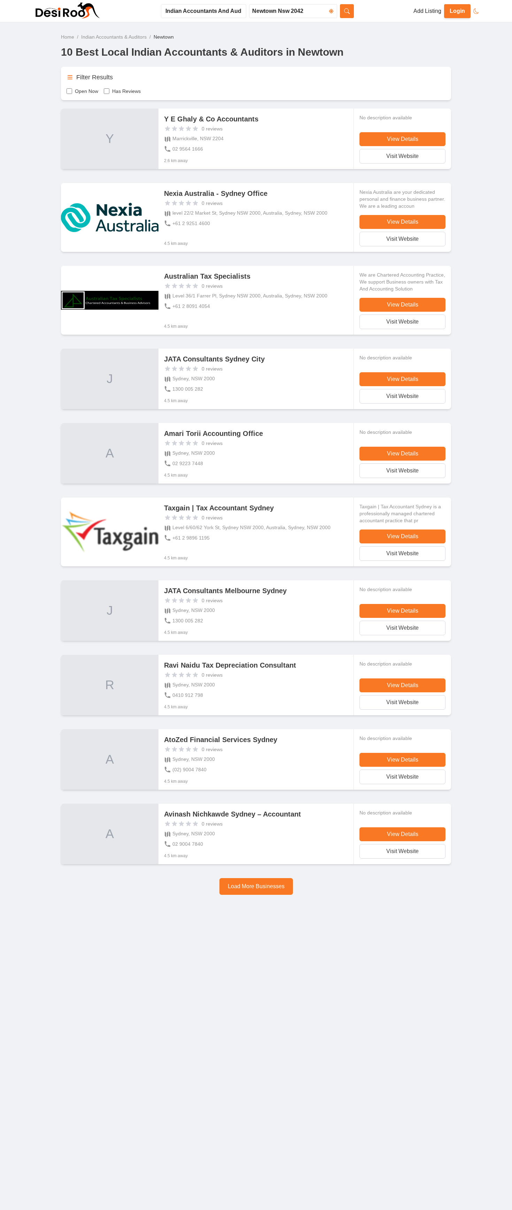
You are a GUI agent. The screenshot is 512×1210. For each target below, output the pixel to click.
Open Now (86, 91)
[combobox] (203, 11)
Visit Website (402, 156)
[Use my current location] (331, 11)
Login (457, 11)
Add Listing (427, 11)
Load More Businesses (256, 886)
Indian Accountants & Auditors (114, 37)
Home (67, 37)
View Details (402, 139)
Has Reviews (126, 91)
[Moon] (476, 11)
